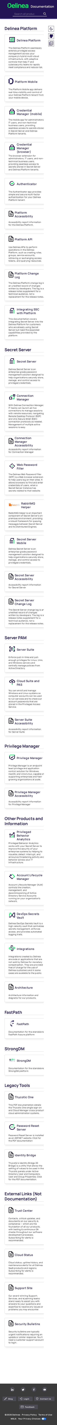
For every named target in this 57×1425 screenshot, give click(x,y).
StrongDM (24, 1061)
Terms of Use (45, 1415)
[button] (51, 28)
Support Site (24, 1288)
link (28, 1360)
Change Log (24, 602)
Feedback (30, 1407)
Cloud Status (24, 1255)
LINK (7, 1356)
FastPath (23, 1024)
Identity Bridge (25, 1155)
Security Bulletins (27, 1324)
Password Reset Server (28, 1127)
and (28, 682)
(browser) (24, 148)
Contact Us (45, 1399)
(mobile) (29, 112)
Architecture (24, 987)
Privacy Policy (29, 1415)
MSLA (13, 1419)
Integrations (25, 949)
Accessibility (24, 721)
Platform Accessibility (24, 214)
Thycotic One (24, 1097)
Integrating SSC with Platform (28, 311)
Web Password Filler (27, 466)
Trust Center (24, 1210)
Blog (10, 1399)
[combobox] (27, 13)
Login (26, 1399)
